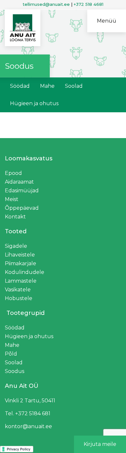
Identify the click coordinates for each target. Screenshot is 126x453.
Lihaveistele (20, 255)
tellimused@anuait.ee (46, 4)
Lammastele (21, 281)
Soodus (14, 371)
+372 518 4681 (88, 4)
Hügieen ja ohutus (34, 103)
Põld (11, 354)
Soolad (74, 86)
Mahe (47, 86)
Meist (11, 199)
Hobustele (18, 298)
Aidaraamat (19, 182)
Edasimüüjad (22, 190)
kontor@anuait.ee (28, 426)
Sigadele (16, 246)
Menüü (106, 21)
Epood (13, 173)
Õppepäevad (22, 208)
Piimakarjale (20, 263)
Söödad (20, 86)
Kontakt (15, 217)
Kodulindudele (24, 272)
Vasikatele (18, 290)
